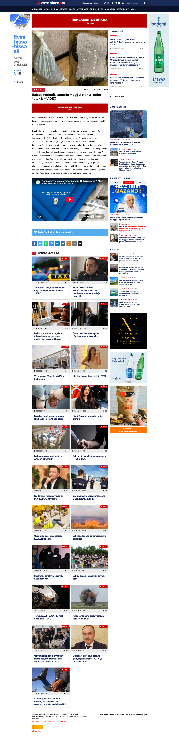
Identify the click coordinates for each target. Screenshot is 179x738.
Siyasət (63, 9)
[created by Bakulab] (89, 731)
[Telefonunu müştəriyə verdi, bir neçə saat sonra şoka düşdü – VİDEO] (51, 270)
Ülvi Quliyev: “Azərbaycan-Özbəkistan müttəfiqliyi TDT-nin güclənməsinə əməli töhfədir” (127, 80)
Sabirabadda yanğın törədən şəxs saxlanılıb (89, 537)
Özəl (46, 9)
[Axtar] (145, 3)
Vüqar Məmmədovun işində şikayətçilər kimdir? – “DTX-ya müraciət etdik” (87, 658)
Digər (133, 9)
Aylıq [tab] (141, 182)
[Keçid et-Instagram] (108, 3)
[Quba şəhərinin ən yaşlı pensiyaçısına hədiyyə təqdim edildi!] (128, 199)
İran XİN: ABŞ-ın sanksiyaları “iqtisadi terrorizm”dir (130, 153)
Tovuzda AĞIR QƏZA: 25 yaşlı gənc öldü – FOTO (48, 617)
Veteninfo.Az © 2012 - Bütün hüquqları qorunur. (49, 721)
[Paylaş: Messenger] (51, 243)
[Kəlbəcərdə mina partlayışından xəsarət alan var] (89, 599)
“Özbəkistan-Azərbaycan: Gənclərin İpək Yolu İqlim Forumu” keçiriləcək (132, 293)
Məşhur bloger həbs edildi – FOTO (89, 376)
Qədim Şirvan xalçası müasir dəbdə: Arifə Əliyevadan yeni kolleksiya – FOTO (127, 42)
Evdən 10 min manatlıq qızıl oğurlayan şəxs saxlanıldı (86, 334)
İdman (100, 9)
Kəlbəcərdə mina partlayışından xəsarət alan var (88, 617)
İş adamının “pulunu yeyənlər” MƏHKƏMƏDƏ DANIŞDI (49, 497)
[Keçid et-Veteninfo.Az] (51, 3)
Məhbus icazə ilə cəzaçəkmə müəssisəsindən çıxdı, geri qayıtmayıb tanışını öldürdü (48, 336)
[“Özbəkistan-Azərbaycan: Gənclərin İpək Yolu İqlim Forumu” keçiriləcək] (114, 292)
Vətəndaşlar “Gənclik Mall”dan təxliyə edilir (49, 377)
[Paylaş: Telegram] (57, 243)
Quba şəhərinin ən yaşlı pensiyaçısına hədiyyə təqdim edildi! (126, 218)
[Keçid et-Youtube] (119, 3)
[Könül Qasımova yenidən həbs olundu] (89, 399)
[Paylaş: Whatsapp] (46, 243)
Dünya (93, 9)
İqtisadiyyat (82, 9)
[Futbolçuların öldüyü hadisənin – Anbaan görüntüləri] (51, 439)
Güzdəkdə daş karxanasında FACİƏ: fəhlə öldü (48, 537)
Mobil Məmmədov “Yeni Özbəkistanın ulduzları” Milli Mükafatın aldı (129, 304)
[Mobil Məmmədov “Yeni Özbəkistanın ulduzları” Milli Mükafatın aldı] (114, 303)
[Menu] (34, 3)
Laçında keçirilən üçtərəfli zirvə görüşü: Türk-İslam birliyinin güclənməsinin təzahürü (131, 258)
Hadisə (39, 90)
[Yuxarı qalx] (172, 731)
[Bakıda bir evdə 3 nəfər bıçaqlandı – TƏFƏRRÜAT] (89, 439)
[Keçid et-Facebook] (101, 3)
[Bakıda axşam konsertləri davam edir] (89, 559)
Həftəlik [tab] (128, 182)
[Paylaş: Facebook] (34, 243)
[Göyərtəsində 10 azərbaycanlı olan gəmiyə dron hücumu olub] (128, 124)
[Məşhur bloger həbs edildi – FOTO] (89, 359)
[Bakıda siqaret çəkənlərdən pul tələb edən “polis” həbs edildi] (51, 399)
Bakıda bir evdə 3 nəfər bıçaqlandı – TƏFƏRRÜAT (89, 457)
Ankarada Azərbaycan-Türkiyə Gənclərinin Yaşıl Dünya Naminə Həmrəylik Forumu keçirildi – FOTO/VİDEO (131, 270)
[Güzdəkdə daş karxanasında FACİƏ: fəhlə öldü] (51, 519)
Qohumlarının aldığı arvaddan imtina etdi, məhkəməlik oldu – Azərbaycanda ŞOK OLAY (48, 658)
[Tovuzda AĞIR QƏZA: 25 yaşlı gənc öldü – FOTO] (51, 599)
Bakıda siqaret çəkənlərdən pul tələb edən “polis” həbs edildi (49, 417)
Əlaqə (122, 714)
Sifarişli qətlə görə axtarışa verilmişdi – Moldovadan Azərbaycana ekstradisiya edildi (50, 701)
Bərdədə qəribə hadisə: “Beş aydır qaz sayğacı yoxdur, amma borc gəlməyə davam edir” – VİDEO (132, 240)
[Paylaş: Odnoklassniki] (68, 243)
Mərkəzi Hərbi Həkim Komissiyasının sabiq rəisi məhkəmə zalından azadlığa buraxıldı (86, 291)
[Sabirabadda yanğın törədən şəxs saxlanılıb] (89, 519)
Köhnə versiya (141, 714)
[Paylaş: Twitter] (40, 243)
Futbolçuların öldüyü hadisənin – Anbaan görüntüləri (50, 457)
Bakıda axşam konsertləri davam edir (89, 577)
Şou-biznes (110, 9)
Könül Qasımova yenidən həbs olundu (88, 417)
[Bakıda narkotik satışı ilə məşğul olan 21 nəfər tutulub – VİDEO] (70, 58)
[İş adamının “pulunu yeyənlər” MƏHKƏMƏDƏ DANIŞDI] (51, 479)
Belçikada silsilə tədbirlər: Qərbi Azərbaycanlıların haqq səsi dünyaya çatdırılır (131, 282)
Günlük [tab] (116, 182)
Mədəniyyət (123, 9)
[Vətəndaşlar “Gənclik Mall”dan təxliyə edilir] (51, 359)
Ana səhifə (37, 9)
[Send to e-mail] (74, 243)
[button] (80, 243)
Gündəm (54, 9)
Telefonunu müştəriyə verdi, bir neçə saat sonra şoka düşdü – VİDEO (49, 290)
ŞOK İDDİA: (132, 229)
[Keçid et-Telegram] (112, 3)
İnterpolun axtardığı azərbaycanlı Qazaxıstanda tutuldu (89, 497)
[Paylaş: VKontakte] (63, 243)
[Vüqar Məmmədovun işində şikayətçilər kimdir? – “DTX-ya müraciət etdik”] (89, 639)
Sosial (72, 9)
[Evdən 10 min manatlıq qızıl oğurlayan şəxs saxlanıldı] (89, 316)
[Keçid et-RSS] (123, 3)
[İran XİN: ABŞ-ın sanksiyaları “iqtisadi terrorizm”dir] (114, 152)
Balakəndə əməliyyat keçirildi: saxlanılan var (48, 577)
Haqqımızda (114, 714)
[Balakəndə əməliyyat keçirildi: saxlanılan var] (51, 559)
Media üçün (130, 714)
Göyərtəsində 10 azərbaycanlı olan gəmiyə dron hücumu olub (125, 143)
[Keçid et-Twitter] (105, 3)
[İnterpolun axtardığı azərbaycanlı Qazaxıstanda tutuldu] (89, 479)
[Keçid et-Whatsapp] (116, 3)
